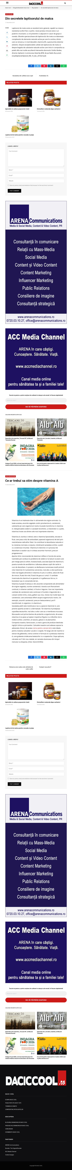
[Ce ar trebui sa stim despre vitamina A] (36, 502)
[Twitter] (7, 37)
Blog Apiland (9, 14)
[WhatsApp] (7, 55)
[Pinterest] (7, 46)
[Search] (65, 3)
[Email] (7, 50)
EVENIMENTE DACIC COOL (12, 1132)
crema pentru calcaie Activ (42, 628)
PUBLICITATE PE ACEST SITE (13, 1103)
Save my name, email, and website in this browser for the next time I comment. (31, 185)
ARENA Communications (12, 1145)
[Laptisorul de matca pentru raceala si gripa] (20, 124)
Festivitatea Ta (43, 76)
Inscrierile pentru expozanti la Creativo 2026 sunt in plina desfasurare (51, 464)
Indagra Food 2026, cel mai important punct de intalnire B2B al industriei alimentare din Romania (19, 464)
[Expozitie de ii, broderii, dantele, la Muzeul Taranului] (52, 427)
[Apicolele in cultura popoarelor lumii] (20, 98)
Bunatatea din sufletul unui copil (23, 76)
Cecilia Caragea (9, 1154)
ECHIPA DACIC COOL (11, 1099)
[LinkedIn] (7, 41)
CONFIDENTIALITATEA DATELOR (14, 1109)
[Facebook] (7, 32)
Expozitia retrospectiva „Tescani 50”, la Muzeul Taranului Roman (19, 439)
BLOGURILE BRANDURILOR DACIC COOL (16, 1122)
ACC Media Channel (10, 1151)
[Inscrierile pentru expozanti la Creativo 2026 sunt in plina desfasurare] (52, 452)
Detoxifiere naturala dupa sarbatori (48, 109)
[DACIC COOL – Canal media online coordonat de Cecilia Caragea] (36, 3)
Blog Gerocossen (10, 476)
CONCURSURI (9, 1129)
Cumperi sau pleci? (45, 667)
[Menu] (7, 3)
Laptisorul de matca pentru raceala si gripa (19, 135)
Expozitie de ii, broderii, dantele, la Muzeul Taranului (49, 439)
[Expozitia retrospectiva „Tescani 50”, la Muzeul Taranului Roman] (20, 427)
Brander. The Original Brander (13, 1148)
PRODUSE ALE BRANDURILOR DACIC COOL (17, 1125)
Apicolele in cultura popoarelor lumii (17, 109)
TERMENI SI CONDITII (11, 1106)
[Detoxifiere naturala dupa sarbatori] (52, 98)
